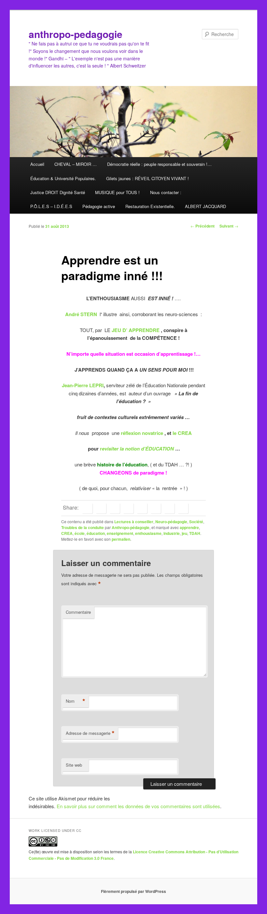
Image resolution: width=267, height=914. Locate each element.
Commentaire (78, 612)
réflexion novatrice (142, 433)
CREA (67, 533)
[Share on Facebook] (87, 508)
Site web (74, 765)
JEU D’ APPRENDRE (136, 330)
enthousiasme (148, 533)
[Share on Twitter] (101, 508)
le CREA (182, 433)
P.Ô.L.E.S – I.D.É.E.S (51, 206)
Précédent (202, 226)
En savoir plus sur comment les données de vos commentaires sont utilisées (138, 806)
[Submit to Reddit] (155, 508)
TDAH (194, 533)
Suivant (228, 226)
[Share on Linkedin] (114, 508)
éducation (96, 533)
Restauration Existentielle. (150, 206)
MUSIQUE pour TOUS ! (117, 192)
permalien (121, 539)
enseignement (120, 533)
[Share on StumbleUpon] (169, 508)
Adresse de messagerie (90, 733)
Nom (75, 701)
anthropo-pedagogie (75, 34)
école (80, 533)
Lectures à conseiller (133, 522)
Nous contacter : (165, 192)
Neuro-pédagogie (171, 522)
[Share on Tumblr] (142, 508)
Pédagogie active (98, 206)
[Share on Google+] (128, 508)
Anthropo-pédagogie (130, 527)
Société (196, 522)
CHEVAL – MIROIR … (75, 164)
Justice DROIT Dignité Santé (57, 192)
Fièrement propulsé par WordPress (133, 891)
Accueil (37, 164)
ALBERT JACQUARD (205, 206)
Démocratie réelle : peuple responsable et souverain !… (159, 164)
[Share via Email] (183, 508)
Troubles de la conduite (82, 527)
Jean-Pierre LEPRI (83, 385)
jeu (184, 533)
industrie (171, 533)
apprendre (189, 527)
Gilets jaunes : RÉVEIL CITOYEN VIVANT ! (147, 178)
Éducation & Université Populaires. (63, 178)
